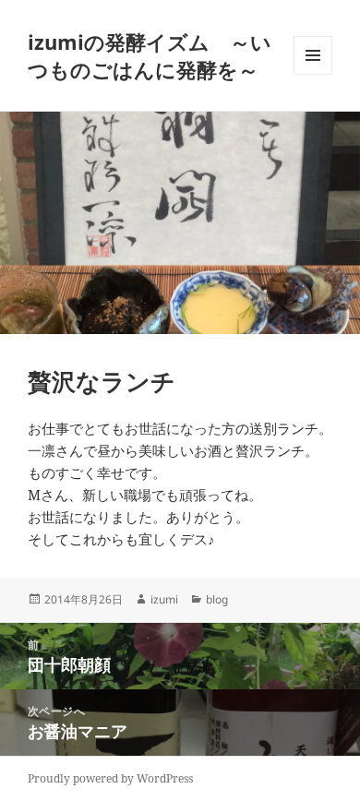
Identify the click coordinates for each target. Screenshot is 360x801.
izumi (164, 599)
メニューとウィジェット (313, 74)
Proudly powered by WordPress (110, 778)
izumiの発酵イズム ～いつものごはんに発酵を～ (149, 55)
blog (217, 599)
